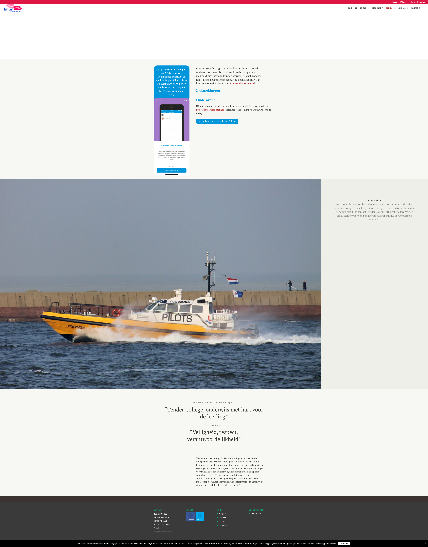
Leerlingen (376, 8)
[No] (425, 544)
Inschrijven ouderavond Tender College (217, 121)
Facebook (223, 525)
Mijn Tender (256, 513)
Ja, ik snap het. (344, 544)
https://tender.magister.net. (210, 109)
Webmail (403, 2)
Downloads (403, 8)
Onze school (360, 8)
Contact (414, 8)
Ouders (389, 8)
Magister (395, 2)
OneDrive (411, 2)
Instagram (421, 2)
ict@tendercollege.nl (242, 83)
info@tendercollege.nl (163, 531)
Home (350, 8)
